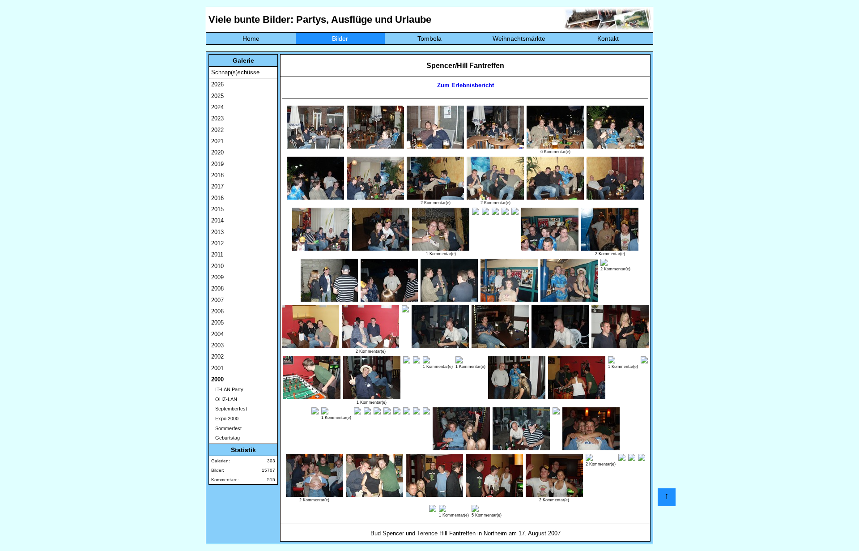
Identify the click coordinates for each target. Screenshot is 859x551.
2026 (217, 84)
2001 (217, 368)
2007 (217, 300)
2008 (217, 288)
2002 (217, 356)
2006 (217, 311)
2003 (217, 345)
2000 (217, 379)
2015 (217, 209)
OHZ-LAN (224, 399)
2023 (217, 118)
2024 (217, 107)
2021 (217, 141)
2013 (217, 232)
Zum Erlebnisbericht (465, 85)
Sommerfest (226, 428)
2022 (217, 130)
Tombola (429, 38)
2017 (217, 186)
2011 (217, 254)
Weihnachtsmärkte (519, 38)
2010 (217, 266)
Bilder (340, 38)
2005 (217, 322)
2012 (217, 243)
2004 (217, 334)
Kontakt (608, 38)
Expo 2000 (224, 418)
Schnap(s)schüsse (235, 72)
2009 (217, 277)
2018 (217, 175)
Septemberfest (229, 408)
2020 (217, 152)
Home (250, 38)
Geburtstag (225, 437)
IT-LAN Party (227, 389)
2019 (217, 164)
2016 (217, 198)
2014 (217, 220)
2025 (217, 96)
